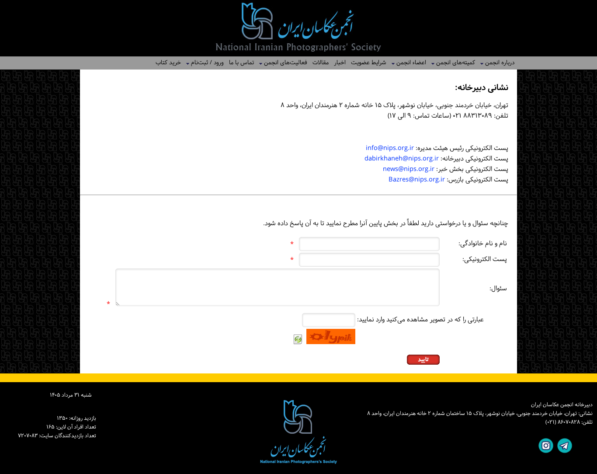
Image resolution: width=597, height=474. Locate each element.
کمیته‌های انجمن (453, 63)
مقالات (320, 63)
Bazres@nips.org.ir (417, 179)
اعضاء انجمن (408, 63)
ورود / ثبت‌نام (205, 63)
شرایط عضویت (368, 63)
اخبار (340, 63)
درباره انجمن (497, 63)
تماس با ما (241, 63)
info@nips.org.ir (390, 148)
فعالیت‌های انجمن (283, 63)
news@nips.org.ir (408, 169)
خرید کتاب (168, 63)
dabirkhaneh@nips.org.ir (401, 158)
